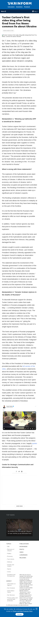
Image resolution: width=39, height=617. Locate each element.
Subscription (11, 7)
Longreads (23, 555)
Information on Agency (11, 584)
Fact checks (10, 559)
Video (21, 552)
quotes (34, 443)
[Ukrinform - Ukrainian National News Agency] (19, 3)
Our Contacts (11, 588)
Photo (22, 549)
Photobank (27, 7)
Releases (23, 557)
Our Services (11, 595)
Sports (9, 569)
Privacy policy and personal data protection (12, 599)
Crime (9, 571)
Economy (10, 556)
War (8, 546)
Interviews (23, 546)
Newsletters (19, 7)
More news (19, 506)
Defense (9, 562)
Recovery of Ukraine (10, 550)
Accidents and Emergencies (11, 575)
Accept (19, 614)
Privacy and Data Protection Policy (22, 611)
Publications (24, 543)
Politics (9, 553)
